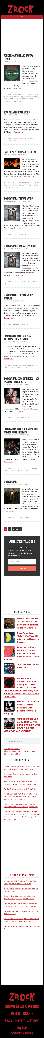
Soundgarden (9, 99)
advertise (33, 1021)
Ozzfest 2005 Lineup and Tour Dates (21, 152)
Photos (15, 418)
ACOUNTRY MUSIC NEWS (23, 875)
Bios (20, 517)
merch (15, 1013)
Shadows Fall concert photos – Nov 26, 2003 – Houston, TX (21, 380)
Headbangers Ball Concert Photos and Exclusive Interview (20, 430)
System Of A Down (10, 140)
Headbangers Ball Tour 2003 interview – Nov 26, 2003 (17, 337)
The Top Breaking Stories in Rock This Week (19, 789)
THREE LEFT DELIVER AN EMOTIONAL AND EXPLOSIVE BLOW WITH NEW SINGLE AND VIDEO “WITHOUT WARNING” (20, 796)
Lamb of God (14, 367)
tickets (28, 1013)
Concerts (7, 185)
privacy (8, 1021)
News (21, 97)
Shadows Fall (33, 97)
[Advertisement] (22, 38)
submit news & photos (22, 1006)
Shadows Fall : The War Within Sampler (18, 297)
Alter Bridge (17, 95)
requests (22, 1028)
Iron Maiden (16, 185)
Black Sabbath (28, 95)
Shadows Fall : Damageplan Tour (19, 245)
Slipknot (31, 138)
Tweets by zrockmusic (12, 749)
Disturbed (15, 97)
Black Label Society (20, 183)
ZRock (22, 9)
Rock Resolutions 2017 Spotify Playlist (18, 57)
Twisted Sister (18, 101)
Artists (15, 517)
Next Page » (17, 529)
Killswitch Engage (27, 185)
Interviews (26, 365)
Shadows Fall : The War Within (18, 198)
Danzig (36, 95)
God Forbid (17, 365)
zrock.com (28, 1033)
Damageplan (25, 282)
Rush (26, 97)
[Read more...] (18, 88)
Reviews (16, 324)
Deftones (7, 97)
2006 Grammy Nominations (17, 112)
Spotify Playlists (21, 99)
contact (20, 1021)
